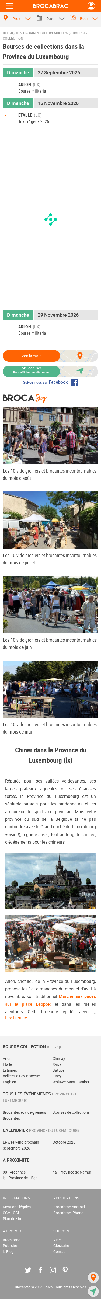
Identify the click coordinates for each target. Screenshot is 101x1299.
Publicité (10, 1245)
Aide (57, 1239)
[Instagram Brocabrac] (57, 1274)
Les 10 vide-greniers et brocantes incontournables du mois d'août (50, 474)
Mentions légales (17, 1206)
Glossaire (61, 1245)
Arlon (7, 1058)
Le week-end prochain (21, 1142)
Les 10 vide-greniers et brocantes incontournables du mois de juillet (50, 559)
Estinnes (10, 1070)
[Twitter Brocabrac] (32, 1274)
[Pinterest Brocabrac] (69, 1274)
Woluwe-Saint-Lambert (72, 1081)
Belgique (11, 33)
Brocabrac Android (69, 1206)
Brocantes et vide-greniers (24, 1112)
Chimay (59, 1058)
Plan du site (12, 1218)
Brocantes (11, 1118)
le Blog (8, 1251)
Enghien (9, 1081)
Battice (58, 1070)
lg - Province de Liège (20, 1177)
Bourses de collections (71, 1112)
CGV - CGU (11, 1212)
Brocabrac (11, 1239)
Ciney (57, 1075)
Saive (57, 1064)
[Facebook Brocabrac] (44, 1274)
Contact (60, 1251)
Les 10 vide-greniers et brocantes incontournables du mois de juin (50, 643)
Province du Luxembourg (45, 33)
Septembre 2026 (16, 1148)
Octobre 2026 (64, 1142)
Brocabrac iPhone (68, 1212)
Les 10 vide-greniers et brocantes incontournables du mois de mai (50, 728)
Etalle (7, 1064)
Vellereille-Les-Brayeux (21, 1075)
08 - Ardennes (14, 1172)
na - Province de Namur (72, 1172)
